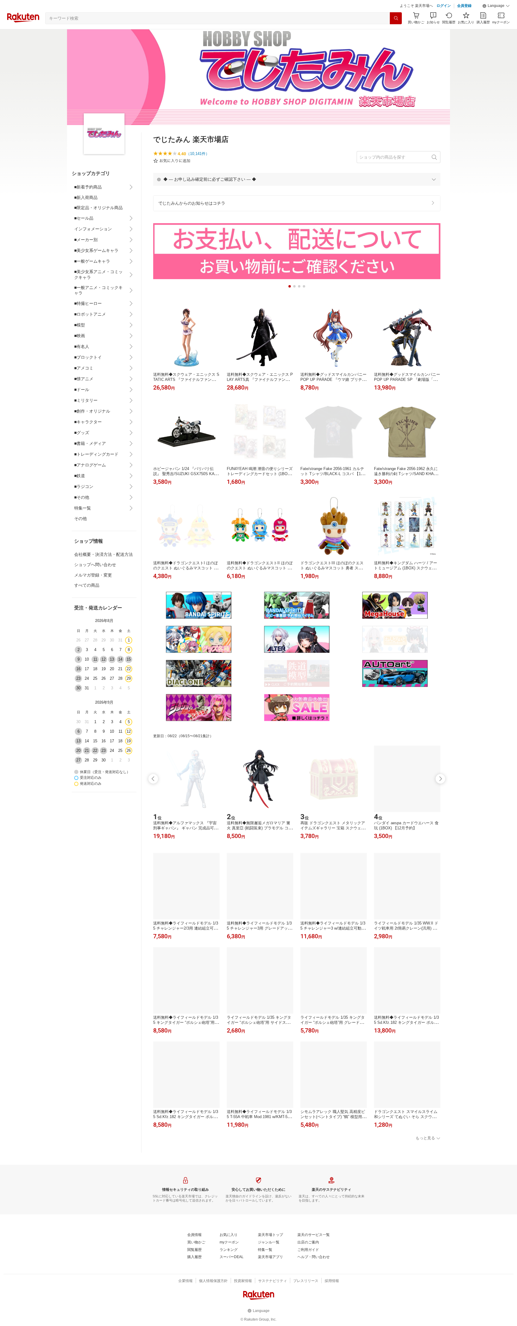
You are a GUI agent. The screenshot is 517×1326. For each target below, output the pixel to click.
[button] (496, 6)
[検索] (396, 18)
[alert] (296, 179)
